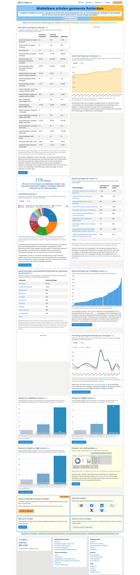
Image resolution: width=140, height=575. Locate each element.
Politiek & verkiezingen (62, 565)
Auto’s (56, 555)
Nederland (64, 547)
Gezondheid (58, 557)
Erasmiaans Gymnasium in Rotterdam (84, 210)
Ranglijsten (93, 549)
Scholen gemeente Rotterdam (82, 325)
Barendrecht (23, 290)
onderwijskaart (83, 23)
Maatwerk (93, 570)
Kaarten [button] (99, 2)
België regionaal (72, 549)
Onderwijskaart (95, 559)
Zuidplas (21, 307)
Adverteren (93, 566)
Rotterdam (22, 283)
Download (118, 2)
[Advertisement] (97, 40)
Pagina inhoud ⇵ (71, 18)
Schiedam (22, 297)
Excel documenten (103, 476)
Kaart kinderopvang (96, 557)
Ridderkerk (22, 293)
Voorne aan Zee (24, 310)
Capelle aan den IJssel (25, 287)
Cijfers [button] (90, 2)
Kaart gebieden (95, 555)
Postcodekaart (94, 561)
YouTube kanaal (95, 572)
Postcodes (58, 545)
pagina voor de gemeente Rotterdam (105, 23)
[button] (46, 27)
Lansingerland (23, 313)
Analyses (93, 542)
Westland (22, 303)
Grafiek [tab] (75, 63)
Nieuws (92, 547)
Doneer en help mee (26, 511)
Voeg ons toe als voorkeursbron (83, 527)
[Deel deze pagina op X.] (91, 510)
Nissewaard (22, 300)
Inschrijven (22, 527)
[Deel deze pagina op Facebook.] (91, 506)
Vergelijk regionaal (25, 442)
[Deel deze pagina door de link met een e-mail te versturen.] (81, 506)
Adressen (57, 542)
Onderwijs (22, 172)
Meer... (74, 239)
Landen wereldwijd (60, 549)
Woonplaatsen (66, 545)
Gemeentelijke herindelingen (99, 545)
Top (117, 534)
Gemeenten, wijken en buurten (64, 544)
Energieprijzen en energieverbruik (65, 559)
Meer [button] (108, 2)
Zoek (81, 2)
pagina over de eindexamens (99, 384)
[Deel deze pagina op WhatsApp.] (112, 506)
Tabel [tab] (82, 63)
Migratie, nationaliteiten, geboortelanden (67, 561)
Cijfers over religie (24, 265)
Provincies (58, 547)
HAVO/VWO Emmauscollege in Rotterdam (85, 207)
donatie (23, 503)
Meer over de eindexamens (81, 392)
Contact (92, 568)
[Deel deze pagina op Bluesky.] (102, 510)
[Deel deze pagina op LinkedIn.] (102, 506)
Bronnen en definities (96, 544)
